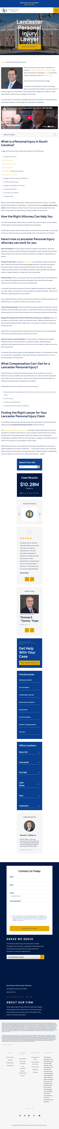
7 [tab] (34, 493)
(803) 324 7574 (29, 5)
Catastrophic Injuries (26, 695)
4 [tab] (27, 493)
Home (3, 62)
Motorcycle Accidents (10, 164)
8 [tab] (36, 493)
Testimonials (10, 1065)
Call (47, 73)
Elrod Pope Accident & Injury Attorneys (41, 70)
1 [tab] (21, 493)
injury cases (27, 262)
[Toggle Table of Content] (54, 135)
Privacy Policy (35, 1067)
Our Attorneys (10, 1057)
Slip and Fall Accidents (10, 175)
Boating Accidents (25, 680)
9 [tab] (38, 493)
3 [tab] (25, 493)
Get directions (14, 996)
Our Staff (10, 1060)
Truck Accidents (8, 167)
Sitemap (35, 1072)
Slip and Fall (23, 710)
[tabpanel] (29, 486)
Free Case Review (29, 46)
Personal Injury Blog (35, 1058)
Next (40, 514)
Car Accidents (8, 160)
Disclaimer (35, 1069)
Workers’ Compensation (27, 724)
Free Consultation (28, 663)
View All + (22, 732)
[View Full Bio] (29, 826)
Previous (19, 514)
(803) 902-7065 (47, 75)
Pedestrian (7, 171)
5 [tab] (29, 493)
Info (28, 996)
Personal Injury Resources (35, 1063)
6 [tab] (31, 493)
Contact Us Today (29, 928)
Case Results (9, 1063)
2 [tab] (23, 493)
